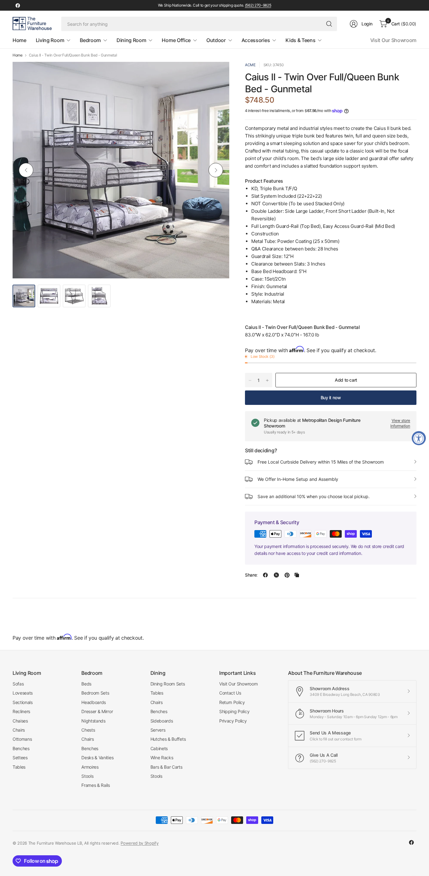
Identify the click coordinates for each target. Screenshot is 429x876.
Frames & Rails (95, 785)
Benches (21, 748)
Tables (19, 767)
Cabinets (159, 748)
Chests (88, 730)
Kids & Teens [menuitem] (300, 40)
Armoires (89, 767)
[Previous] (26, 170)
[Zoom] (217, 73)
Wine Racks (161, 757)
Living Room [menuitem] (50, 40)
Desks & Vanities (97, 757)
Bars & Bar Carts (166, 767)
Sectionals (23, 702)
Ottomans (22, 739)
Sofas (18, 683)
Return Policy (232, 702)
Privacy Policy (233, 720)
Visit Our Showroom (393, 40)
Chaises (20, 720)
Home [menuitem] (19, 40)
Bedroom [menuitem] (90, 40)
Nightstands (93, 720)
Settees (20, 757)
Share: (251, 575)
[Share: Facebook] (265, 575)
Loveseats (23, 693)
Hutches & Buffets (168, 739)
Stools (87, 776)
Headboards (93, 702)
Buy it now (331, 397)
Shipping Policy (234, 711)
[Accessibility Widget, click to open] (419, 438)
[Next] (216, 170)
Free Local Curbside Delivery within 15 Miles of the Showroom (321, 462)
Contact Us (230, 693)
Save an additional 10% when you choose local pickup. (314, 496)
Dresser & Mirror (97, 711)
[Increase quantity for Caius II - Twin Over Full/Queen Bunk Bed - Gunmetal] (267, 380)
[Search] (329, 24)
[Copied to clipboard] (297, 575)
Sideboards (161, 720)
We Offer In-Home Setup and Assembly (298, 479)
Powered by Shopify (139, 843)
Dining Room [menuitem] (131, 40)
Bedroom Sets (95, 693)
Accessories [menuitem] (256, 40)
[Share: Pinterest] (287, 575)
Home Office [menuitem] (176, 40)
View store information (400, 423)
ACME (250, 64)
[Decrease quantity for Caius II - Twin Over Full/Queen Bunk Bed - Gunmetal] (250, 380)
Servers (158, 730)
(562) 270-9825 (258, 5)
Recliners (21, 711)
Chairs (19, 730)
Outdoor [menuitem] (216, 40)
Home (18, 55)
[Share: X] (276, 575)
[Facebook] (18, 5)
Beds (86, 683)
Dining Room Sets (167, 683)
